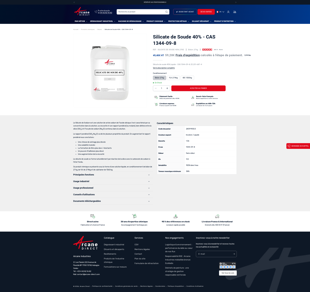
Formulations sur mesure (115, 267)
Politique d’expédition (176, 286)
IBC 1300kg (187, 78)
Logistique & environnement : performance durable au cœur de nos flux (179, 248)
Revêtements (110, 254)
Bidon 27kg (159, 78)
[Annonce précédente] (74, 2)
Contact (138, 254)
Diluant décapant (200, 21)
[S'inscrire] (234, 254)
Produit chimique (155, 21)
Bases (99, 29)
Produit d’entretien (223, 21)
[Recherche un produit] (166, 12)
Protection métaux (177, 21)
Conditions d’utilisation (195, 286)
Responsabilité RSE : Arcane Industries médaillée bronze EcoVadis (177, 259)
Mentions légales (142, 249)
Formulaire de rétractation (147, 263)
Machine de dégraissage (129, 21)
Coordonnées (160, 286)
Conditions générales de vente (126, 286)
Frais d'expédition (188, 55)
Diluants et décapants (114, 249)
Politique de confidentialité (102, 286)
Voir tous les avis (228, 273)
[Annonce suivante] (236, 2)
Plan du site (140, 258)
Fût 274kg (173, 78)
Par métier (80, 21)
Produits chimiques (88, 29)
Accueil (76, 29)
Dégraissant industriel (101, 21)
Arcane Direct (85, 286)
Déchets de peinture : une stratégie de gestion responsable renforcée (177, 271)
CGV (136, 244)
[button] (80, 21)
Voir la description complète (164, 68)
